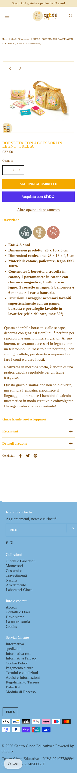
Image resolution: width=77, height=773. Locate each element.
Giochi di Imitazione (20, 39)
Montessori (14, 566)
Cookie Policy (17, 663)
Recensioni (10, 431)
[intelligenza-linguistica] (25, 237)
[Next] (20, 68)
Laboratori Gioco (19, 590)
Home (5, 39)
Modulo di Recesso (21, 692)
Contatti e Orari (18, 612)
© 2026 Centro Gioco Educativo (26, 746)
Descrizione (10, 220)
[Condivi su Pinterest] (35, 455)
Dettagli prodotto (14, 443)
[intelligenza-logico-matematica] (39, 237)
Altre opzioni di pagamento (38, 210)
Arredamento (16, 585)
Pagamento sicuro (19, 668)
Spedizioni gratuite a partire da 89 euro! (38, 3)
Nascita (11, 580)
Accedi (11, 607)
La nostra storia (18, 621)
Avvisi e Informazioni (23, 677)
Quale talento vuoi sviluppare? (24, 419)
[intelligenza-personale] (53, 237)
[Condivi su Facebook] (20, 455)
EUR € (10, 711)
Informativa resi (18, 653)
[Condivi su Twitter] (28, 455)
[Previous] (10, 68)
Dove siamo (15, 617)
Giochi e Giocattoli (21, 561)
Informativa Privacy (21, 658)
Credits (11, 626)
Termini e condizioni (22, 672)
